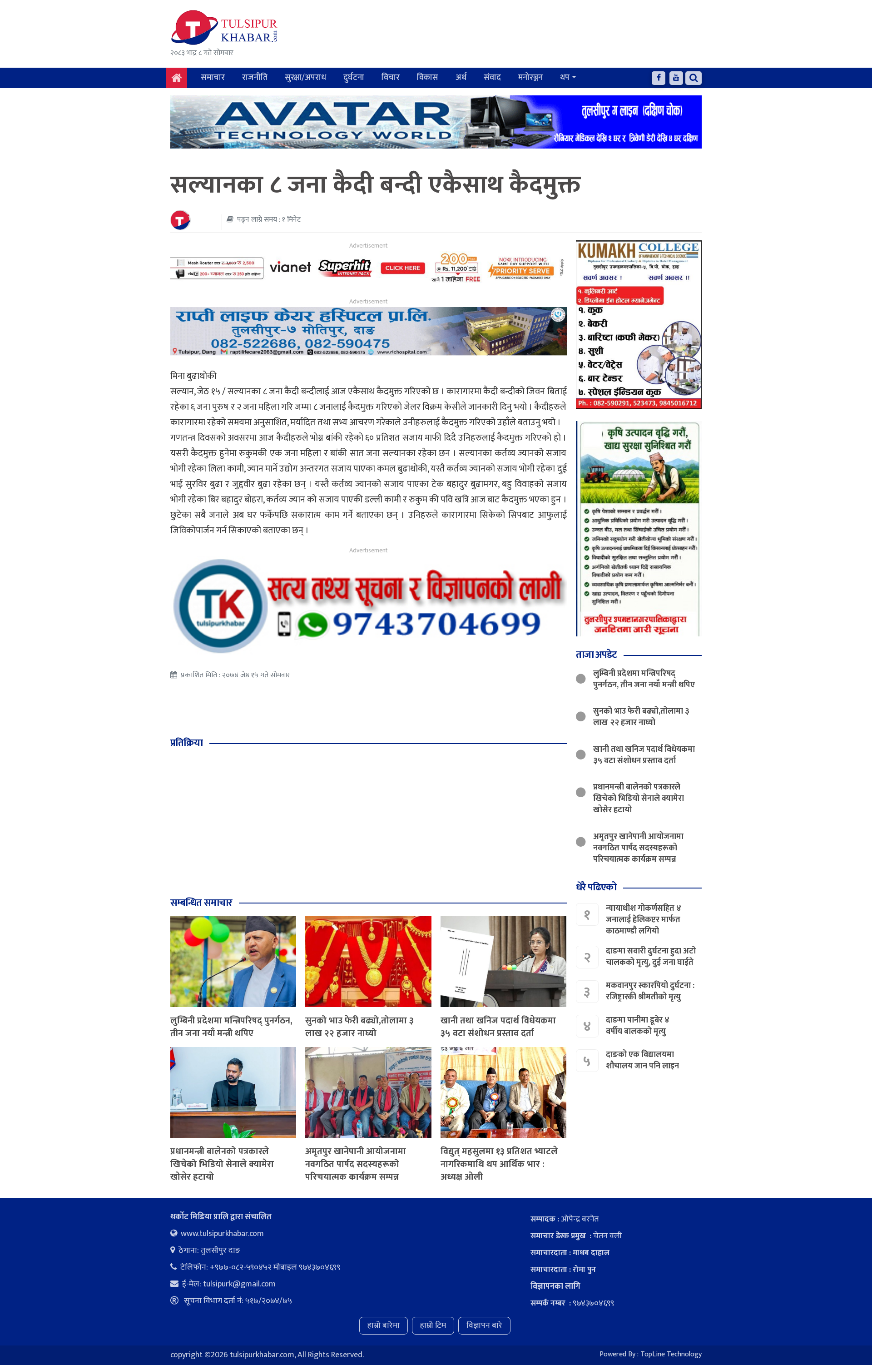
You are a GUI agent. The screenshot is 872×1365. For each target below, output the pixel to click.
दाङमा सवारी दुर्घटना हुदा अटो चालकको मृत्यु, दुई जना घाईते (651, 956)
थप (565, 77)
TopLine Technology (671, 1354)
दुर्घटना (353, 77)
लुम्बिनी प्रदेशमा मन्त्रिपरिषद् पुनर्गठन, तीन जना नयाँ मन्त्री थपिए (231, 1027)
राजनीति (255, 77)
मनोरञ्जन (530, 77)
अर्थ (461, 77)
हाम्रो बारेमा (383, 1325)
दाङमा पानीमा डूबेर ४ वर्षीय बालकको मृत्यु (637, 1025)
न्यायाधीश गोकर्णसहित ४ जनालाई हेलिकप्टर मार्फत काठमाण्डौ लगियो (643, 920)
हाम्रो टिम (433, 1325)
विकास (427, 77)
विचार (391, 77)
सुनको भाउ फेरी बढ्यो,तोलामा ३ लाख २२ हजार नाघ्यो (359, 1027)
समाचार (213, 77)
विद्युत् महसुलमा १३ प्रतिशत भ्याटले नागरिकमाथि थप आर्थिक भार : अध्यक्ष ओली (499, 1164)
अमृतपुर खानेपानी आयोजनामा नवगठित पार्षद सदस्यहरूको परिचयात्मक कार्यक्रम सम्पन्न (355, 1164)
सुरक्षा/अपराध (305, 77)
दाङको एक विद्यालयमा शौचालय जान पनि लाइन (642, 1060)
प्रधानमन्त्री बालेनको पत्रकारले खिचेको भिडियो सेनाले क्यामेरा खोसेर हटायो (222, 1164)
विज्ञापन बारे (484, 1325)
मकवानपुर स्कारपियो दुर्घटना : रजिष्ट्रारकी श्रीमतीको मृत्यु (650, 991)
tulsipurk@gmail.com (239, 1284)
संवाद (492, 77)
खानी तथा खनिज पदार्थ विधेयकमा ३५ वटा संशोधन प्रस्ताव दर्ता (498, 1027)
